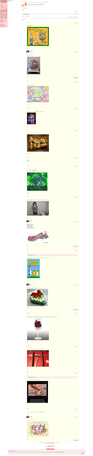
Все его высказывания (76, 77)
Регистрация (2, 19)
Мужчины (2, 21)
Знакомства (1, 4)
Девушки (2, 20)
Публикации (2, 24)
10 (78, 249)
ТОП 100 (2, 22)
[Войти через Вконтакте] (1, 17)
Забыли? (4, 15)
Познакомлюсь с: (1, 5)
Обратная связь (3, 26)
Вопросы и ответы (3, 25)
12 (78, 312)
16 (78, 416)
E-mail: (1, 11)
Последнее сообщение (27, 16)
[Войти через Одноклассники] (5, 17)
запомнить (2, 14)
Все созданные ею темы (75, 246)
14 (78, 371)
